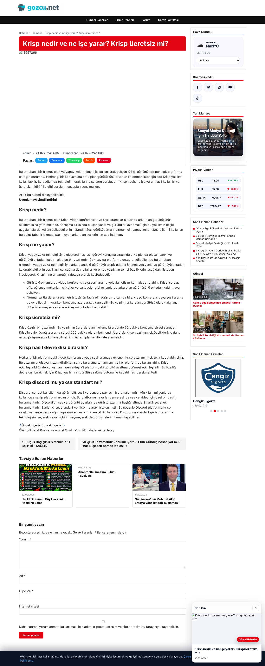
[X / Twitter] (208, 87)
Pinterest (104, 160)
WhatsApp (74, 160)
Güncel (37, 32)
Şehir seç (203, 52)
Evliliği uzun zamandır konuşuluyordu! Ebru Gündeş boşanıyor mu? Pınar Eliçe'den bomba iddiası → (130, 444)
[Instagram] (219, 87)
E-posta (26, 591)
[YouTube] (230, 87)
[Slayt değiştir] (211, 411)
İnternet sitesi (29, 606)
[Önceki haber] (229, 124)
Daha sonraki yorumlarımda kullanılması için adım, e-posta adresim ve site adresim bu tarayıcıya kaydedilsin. (99, 627)
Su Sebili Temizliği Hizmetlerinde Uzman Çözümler (215, 237)
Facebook (56, 160)
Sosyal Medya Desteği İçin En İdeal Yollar (217, 245)
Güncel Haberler (97, 20)
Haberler (24, 32)
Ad (22, 576)
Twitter (41, 160)
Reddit (89, 160)
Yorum (25, 539)
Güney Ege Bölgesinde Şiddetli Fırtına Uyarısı (219, 230)
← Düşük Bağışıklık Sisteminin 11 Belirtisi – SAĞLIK (46, 444)
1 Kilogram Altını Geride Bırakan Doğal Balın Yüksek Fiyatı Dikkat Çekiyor (218, 252)
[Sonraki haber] (237, 124)
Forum (146, 20)
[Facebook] (197, 87)
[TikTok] (197, 98)
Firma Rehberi (125, 20)
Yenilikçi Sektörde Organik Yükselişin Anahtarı (218, 259)
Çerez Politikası (168, 20)
